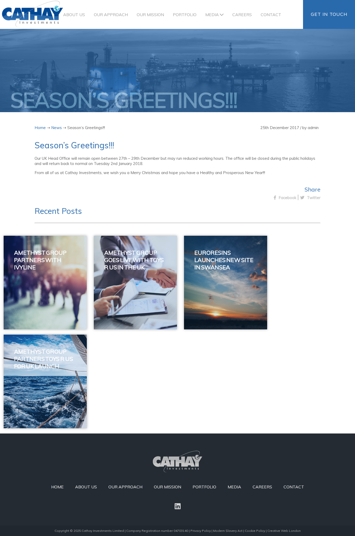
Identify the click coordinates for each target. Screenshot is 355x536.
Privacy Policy (200, 531)
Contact (271, 14)
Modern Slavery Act (227, 531)
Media (212, 14)
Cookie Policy (255, 531)
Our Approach (111, 14)
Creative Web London (284, 531)
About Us (74, 14)
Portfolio (184, 14)
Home (40, 127)
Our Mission (150, 14)
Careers (242, 14)
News (56, 127)
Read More (37, 311)
